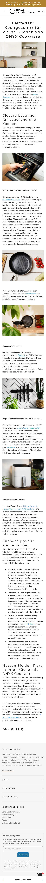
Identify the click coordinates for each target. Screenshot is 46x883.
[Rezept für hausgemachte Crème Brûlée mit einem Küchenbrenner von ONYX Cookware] (42, 879)
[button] (43, 11)
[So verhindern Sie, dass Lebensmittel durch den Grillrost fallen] (3, 879)
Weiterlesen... (7, 770)
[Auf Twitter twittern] (12, 729)
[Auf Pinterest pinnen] (23, 729)
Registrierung (23, 855)
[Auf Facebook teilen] (17, 729)
